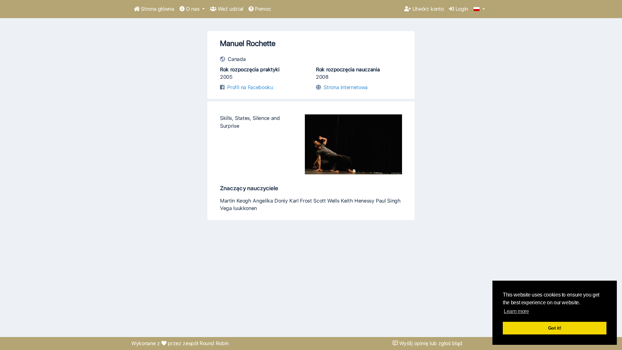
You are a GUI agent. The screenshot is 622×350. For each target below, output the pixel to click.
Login (461, 9)
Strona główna (157, 9)
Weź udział (229, 9)
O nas (192, 9)
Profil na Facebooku (250, 87)
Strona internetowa (346, 87)
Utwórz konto (427, 9)
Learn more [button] (516, 311)
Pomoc (262, 9)
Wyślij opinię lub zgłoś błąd (429, 343)
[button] (479, 9)
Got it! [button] (554, 328)
